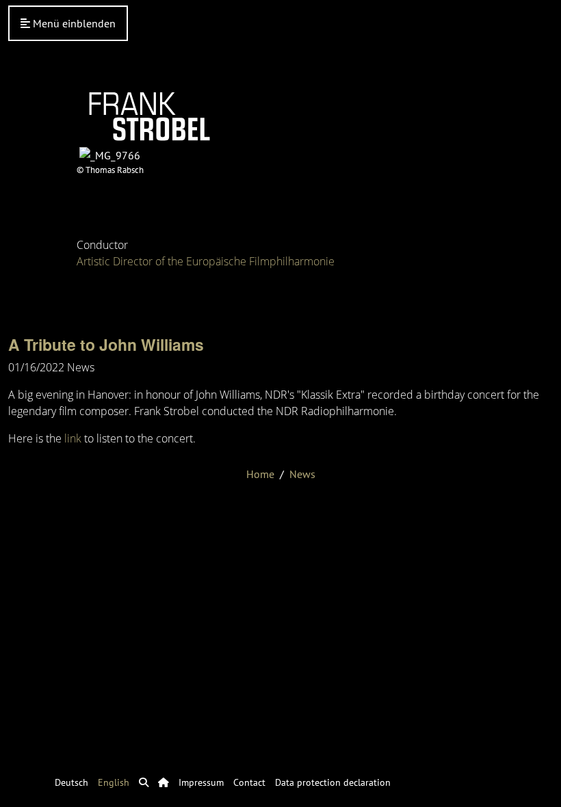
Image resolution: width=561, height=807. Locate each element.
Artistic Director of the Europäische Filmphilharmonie (206, 261)
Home (260, 474)
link (72, 438)
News (302, 474)
